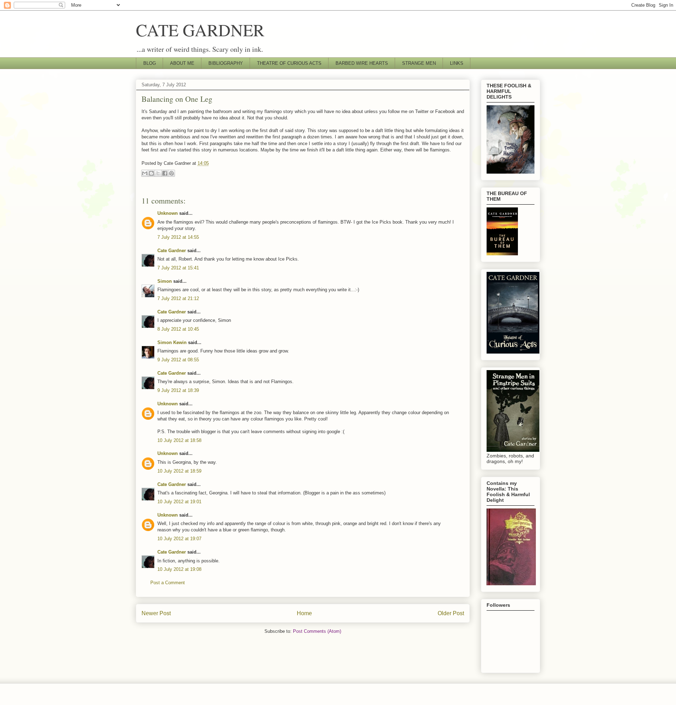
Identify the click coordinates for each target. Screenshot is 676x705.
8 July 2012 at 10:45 (178, 329)
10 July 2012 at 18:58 (179, 440)
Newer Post (156, 613)
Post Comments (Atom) (317, 631)
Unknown (167, 213)
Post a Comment (167, 582)
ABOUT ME (182, 63)
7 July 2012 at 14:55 (178, 237)
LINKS (456, 63)
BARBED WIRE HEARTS (362, 63)
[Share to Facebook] (164, 173)
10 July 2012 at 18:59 (179, 471)
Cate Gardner (171, 250)
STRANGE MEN (419, 63)
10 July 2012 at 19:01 (179, 501)
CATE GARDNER (200, 29)
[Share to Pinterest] (171, 173)
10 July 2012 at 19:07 (179, 538)
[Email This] (144, 173)
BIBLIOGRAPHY (225, 63)
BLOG (149, 63)
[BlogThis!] (151, 173)
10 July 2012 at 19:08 (179, 569)
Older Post (451, 613)
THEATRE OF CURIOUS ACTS (289, 63)
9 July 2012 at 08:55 (178, 359)
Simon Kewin (172, 342)
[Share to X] (158, 173)
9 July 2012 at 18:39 (178, 390)
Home (304, 613)
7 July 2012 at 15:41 (178, 267)
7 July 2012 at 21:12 (178, 298)
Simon (164, 281)
